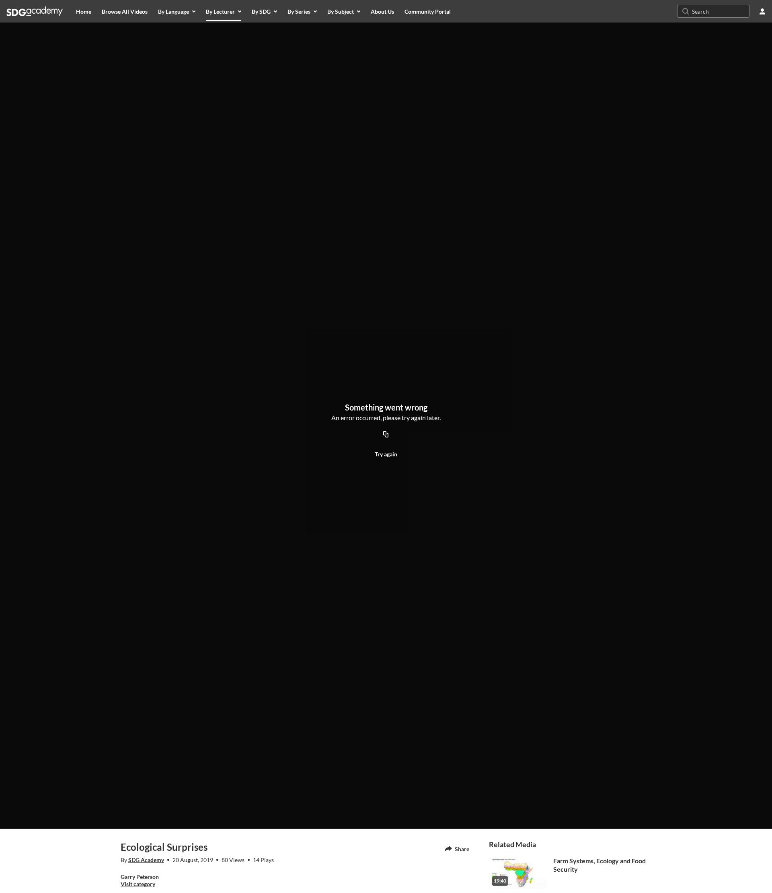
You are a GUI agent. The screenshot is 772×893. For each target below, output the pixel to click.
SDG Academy (146, 859)
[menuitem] (84, 11)
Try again (386, 454)
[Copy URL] (386, 435)
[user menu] (762, 11)
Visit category (138, 884)
